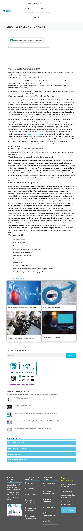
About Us (37, 4)
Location (48, 521)
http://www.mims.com (34, 134)
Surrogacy (30, 483)
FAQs (41, 8)
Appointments (29, 13)
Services (28, 8)
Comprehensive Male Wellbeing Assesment (22, 308)
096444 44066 (67, 491)
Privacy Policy (50, 507)
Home (29, 4)
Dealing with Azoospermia (51, 337)
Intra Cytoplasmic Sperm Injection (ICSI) (21, 338)
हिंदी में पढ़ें (36, 17)
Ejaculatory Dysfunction (51, 308)
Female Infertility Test (16, 443)
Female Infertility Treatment (18, 448)
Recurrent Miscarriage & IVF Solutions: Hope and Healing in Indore (35, 413)
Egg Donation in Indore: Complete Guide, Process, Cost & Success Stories (38, 421)
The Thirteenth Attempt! (22, 398)
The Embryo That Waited (22, 406)
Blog (48, 13)
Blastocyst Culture (32, 494)
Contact (40, 13)
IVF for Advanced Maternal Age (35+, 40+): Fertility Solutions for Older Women (32, 394)
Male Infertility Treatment (17, 460)
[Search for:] (36, 355)
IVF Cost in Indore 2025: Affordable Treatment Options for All (33, 428)
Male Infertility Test (15, 454)
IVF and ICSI (30, 489)
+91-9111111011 (68, 509)
